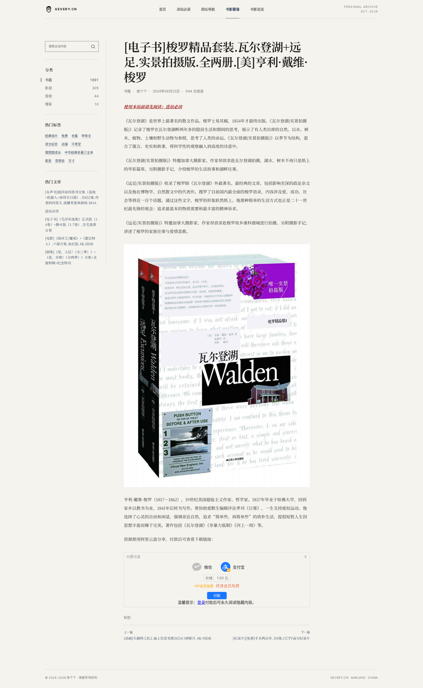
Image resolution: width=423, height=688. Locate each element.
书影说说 (257, 9)
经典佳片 (51, 136)
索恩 (48, 161)
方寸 (71, 161)
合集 (74, 136)
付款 (216, 596)
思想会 (60, 161)
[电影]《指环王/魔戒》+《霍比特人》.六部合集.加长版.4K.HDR (70, 241)
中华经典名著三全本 (79, 152)
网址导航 (208, 9)
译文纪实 (51, 144)
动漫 (64, 144)
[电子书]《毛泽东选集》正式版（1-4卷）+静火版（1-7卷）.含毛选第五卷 (71, 225)
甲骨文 (86, 136)
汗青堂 (76, 144)
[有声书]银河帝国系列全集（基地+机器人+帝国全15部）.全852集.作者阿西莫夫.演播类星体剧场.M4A (72, 197)
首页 (162, 9)
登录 (201, 602)
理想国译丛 (53, 152)
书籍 (127, 91)
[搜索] (93, 46)
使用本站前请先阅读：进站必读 (153, 106)
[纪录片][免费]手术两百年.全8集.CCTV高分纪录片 (271, 638)
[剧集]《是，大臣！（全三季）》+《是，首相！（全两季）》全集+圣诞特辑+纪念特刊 (71, 257)
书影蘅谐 (232, 9)
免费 (64, 136)
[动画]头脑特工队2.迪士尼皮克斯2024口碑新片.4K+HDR (167, 638)
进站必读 (183, 9)
